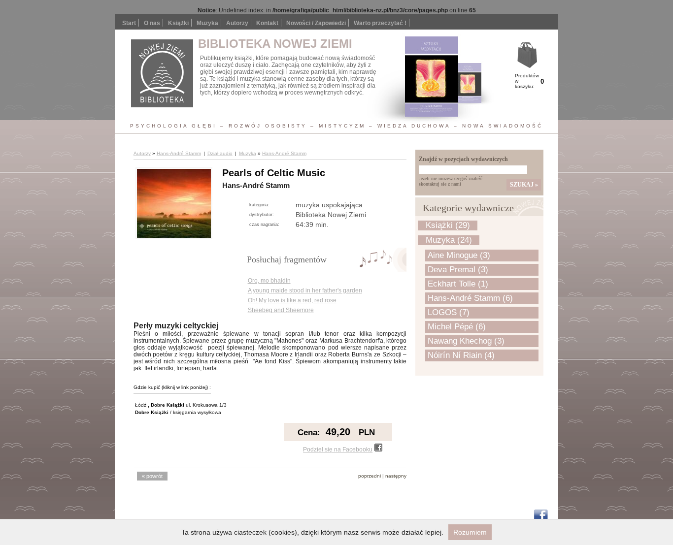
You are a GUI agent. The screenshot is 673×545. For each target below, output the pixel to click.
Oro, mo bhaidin (269, 280)
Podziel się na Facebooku (337, 449)
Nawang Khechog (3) (466, 341)
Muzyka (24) (449, 240)
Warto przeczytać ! (380, 23)
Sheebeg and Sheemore (281, 310)
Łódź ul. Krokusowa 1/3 (181, 405)
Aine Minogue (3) (459, 255)
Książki (178, 23)
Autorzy (237, 23)
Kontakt (267, 23)
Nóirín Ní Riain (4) (461, 355)
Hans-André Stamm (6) (470, 298)
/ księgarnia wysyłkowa (178, 412)
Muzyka (247, 153)
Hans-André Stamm (179, 153)
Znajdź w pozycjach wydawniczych (463, 159)
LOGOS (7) (449, 312)
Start (129, 23)
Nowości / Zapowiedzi (316, 23)
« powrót (152, 476)
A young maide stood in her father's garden (305, 290)
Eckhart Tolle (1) (458, 284)
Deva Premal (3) (458, 269)
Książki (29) (448, 225)
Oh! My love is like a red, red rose (292, 300)
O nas (152, 23)
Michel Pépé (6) (457, 326)
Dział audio (220, 153)
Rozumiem (470, 532)
